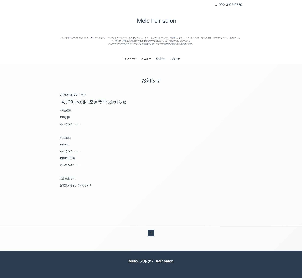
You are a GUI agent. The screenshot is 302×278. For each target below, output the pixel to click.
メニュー (146, 58)
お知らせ (175, 58)
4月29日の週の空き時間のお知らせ (94, 101)
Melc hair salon (155, 20)
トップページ (129, 58)
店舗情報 (161, 58)
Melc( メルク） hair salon (150, 261)
